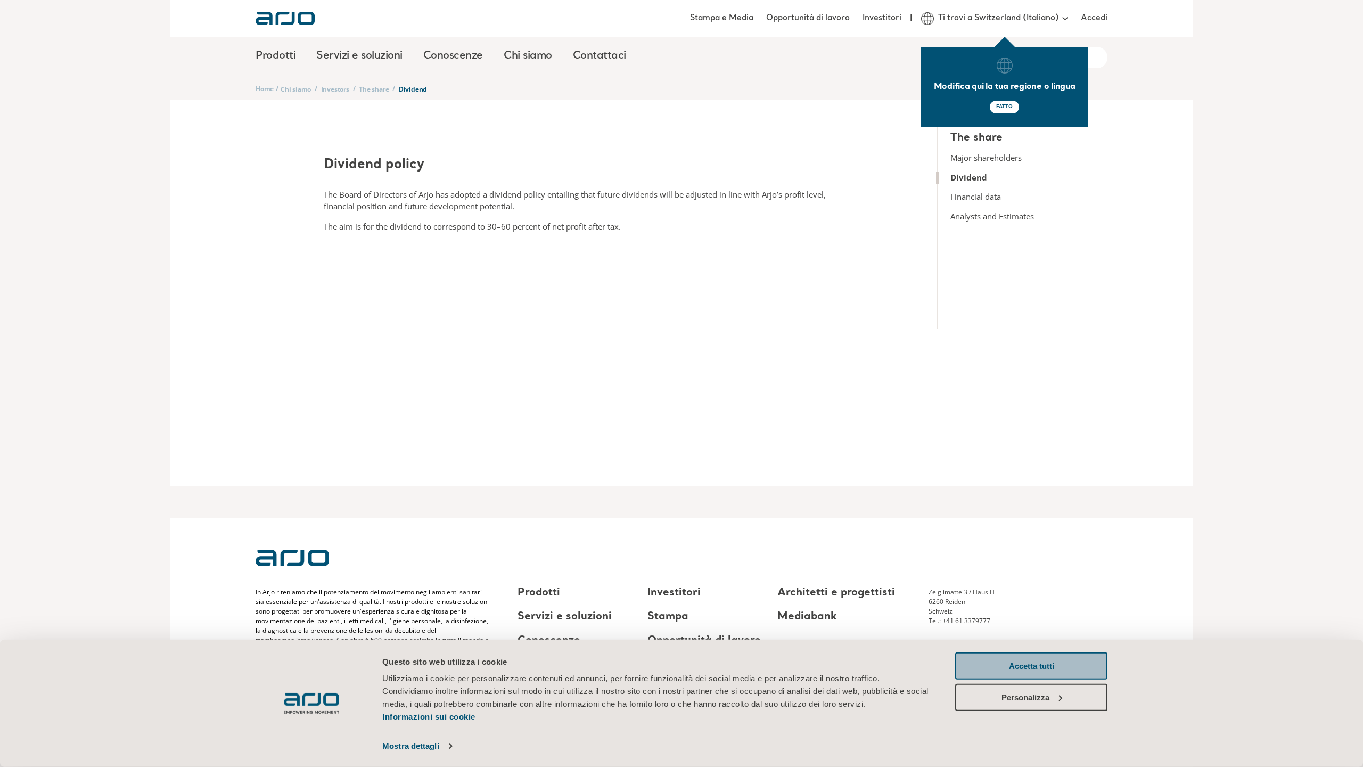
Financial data (975, 196)
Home (265, 88)
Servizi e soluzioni (565, 616)
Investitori (882, 18)
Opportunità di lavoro (808, 18)
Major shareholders (986, 157)
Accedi (1094, 18)
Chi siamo (296, 89)
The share (374, 89)
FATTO (1004, 106)
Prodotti (539, 593)
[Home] (285, 18)
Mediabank (807, 616)
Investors (335, 89)
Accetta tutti (1031, 666)
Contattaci (599, 56)
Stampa (667, 616)
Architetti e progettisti (836, 593)
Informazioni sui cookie (428, 716)
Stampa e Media (721, 18)
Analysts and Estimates (992, 216)
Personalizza (1025, 696)
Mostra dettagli (410, 745)
